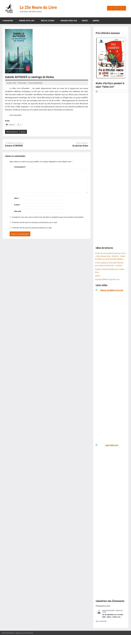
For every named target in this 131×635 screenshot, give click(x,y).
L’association (7, 20)
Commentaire (20, 167)
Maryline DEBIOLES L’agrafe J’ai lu (107, 279)
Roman (23, 132)
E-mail (17, 205)
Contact (85, 20)
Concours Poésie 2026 (68, 20)
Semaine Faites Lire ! (27, 20)
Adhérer (96, 20)
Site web (17, 211)
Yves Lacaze (22, 83)
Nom (16, 198)
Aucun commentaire (35, 83)
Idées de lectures (47, 20)
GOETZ (97, 276)
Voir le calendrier (101, 621)
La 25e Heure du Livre (38, 7)
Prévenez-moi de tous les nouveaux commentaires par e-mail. (34, 222)
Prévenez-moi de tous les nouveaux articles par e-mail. (32, 228)
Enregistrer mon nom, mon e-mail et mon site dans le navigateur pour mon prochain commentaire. (48, 217)
